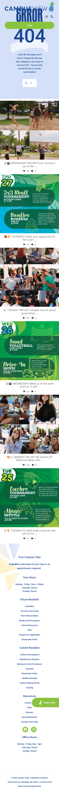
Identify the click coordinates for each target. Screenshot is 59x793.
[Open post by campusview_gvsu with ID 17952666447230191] (29, 203)
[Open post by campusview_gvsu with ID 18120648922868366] (29, 130)
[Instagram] (34, 729)
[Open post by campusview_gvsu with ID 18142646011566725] (29, 350)
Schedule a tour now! (20, 564)
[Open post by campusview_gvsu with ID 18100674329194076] (29, 497)
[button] (46, 17)
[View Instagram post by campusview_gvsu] (56, 156)
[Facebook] (25, 729)
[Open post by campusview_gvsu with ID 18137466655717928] (29, 424)
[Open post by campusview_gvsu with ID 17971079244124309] (29, 277)
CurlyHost (43, 778)
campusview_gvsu (29, 104)
